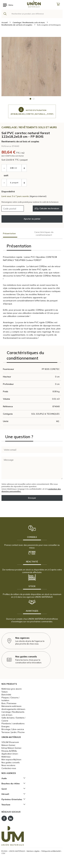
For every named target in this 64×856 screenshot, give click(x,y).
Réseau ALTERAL (9, 751)
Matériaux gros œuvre (11, 689)
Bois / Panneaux (8, 703)
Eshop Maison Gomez (11, 748)
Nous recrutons (8, 765)
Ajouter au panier (32, 218)
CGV (3, 853)
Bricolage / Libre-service (12, 729)
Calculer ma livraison (49, 208)
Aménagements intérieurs (13, 709)
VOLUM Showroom (10, 742)
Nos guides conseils (10, 762)
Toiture (4, 692)
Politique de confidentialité (51, 851)
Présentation (9, 233)
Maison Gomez (8, 745)
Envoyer (32, 498)
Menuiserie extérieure (11, 706)
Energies (5, 726)
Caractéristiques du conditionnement (43, 233)
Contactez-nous (8, 768)
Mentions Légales (33, 851)
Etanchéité (6, 694)
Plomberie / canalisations (13, 723)
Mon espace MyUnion (11, 759)
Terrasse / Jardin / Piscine (13, 732)
